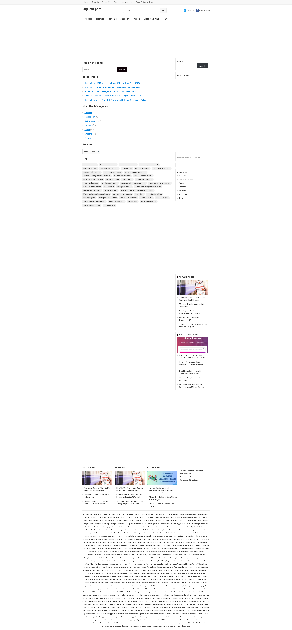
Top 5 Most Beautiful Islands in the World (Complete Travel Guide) (113, 96)
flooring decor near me (144, 179)
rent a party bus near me (108, 198)
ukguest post (92, 9)
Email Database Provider (143, 176)
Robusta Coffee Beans (128, 198)
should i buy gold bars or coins (94, 201)
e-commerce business (122, 176)
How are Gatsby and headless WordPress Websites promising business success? (161, 490)
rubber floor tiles (147, 198)
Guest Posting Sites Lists (123, 2)
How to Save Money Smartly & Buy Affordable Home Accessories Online (115, 100)
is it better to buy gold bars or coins (148, 187)
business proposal (90, 168)
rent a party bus (89, 198)
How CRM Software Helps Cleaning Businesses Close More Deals (112, 87)
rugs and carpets (162, 198)
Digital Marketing (151, 19)
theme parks (132, 201)
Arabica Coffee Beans (108, 165)
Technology (124, 19)
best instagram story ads (149, 165)
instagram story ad (124, 187)
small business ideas (116, 201)
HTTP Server (109, 187)
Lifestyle (136, 19)
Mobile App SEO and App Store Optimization (137, 190)
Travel (165, 19)
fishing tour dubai (112, 179)
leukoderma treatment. (92, 190)
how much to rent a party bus (160, 183)
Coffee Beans (127, 168)
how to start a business (92, 187)
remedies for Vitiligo (154, 194)
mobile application (110, 190)
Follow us (190, 10)
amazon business (90, 165)
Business (88, 19)
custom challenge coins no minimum (97, 176)
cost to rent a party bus (161, 168)
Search (180, 62)
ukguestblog (186, 626)
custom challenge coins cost (135, 172)
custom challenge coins (112, 172)
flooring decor (128, 179)
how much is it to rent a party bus (133, 183)
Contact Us (106, 2)
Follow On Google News (144, 2)
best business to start (128, 165)
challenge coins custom (109, 168)
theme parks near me (148, 201)
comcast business (142, 168)
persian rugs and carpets (122, 194)
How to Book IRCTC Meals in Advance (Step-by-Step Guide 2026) (112, 83)
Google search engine (109, 183)
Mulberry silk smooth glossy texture (96, 194)
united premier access (91, 205)
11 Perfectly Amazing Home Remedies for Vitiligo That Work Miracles (191, 364)
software (100, 19)
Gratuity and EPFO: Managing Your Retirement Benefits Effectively (113, 91)
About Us (95, 2)
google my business (90, 183)
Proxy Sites (139, 194)
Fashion (111, 19)
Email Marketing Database (93, 179)
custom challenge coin (91, 172)
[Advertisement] (146, 40)
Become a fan (204, 10)
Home (86, 2)
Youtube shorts (109, 205)
